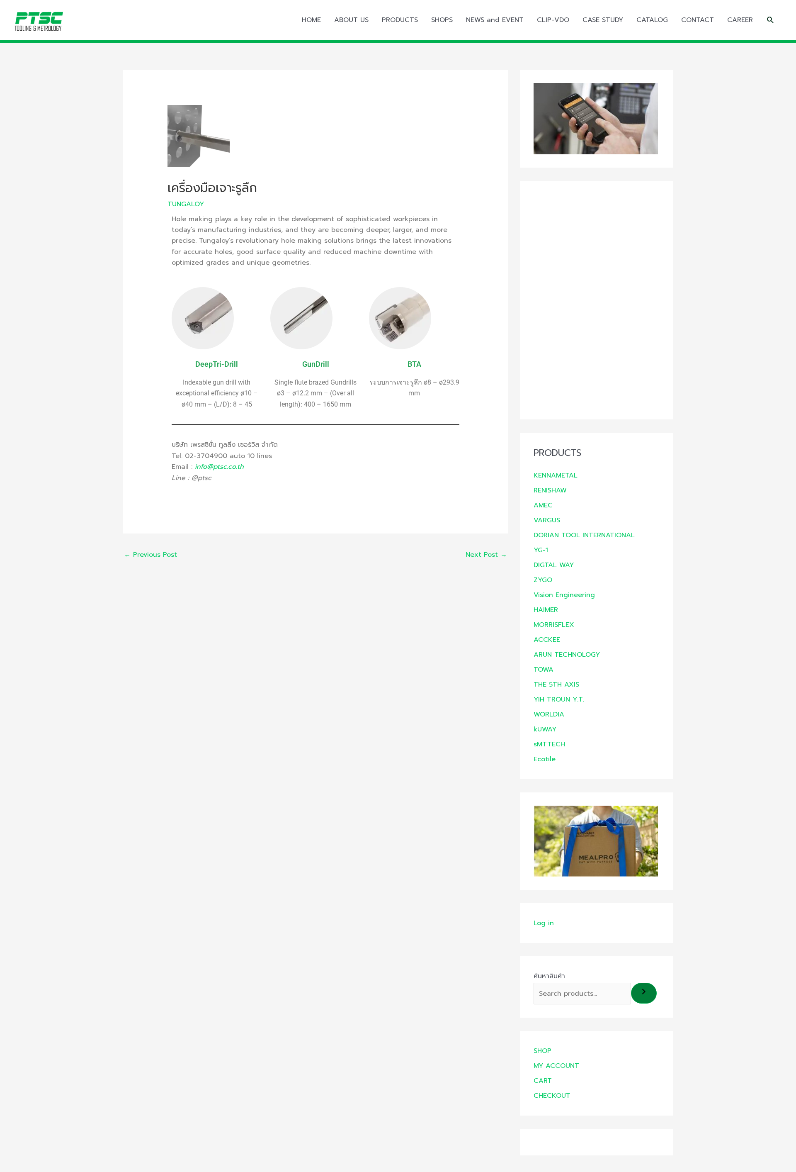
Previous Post (150, 555)
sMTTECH (549, 744)
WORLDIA (549, 714)
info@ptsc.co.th (219, 467)
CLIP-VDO (553, 20)
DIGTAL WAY (554, 565)
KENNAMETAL (556, 475)
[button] (770, 20)
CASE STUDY (602, 20)
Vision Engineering (564, 595)
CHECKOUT (552, 1096)
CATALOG (652, 20)
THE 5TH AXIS (556, 685)
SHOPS (442, 20)
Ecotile (545, 759)
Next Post (486, 555)
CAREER (740, 20)
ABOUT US (351, 20)
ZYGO (543, 580)
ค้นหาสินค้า (549, 976)
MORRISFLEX (554, 625)
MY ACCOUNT (556, 1066)
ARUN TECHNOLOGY (567, 655)
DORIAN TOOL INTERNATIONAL (584, 535)
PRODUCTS (400, 20)
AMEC (543, 505)
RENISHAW (550, 490)
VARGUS (547, 520)
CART (543, 1081)
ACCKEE (547, 640)
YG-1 (541, 550)
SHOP (542, 1051)
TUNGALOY (185, 204)
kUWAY (545, 729)
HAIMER (546, 610)
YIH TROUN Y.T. (559, 699)
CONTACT (697, 20)
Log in (544, 923)
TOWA (543, 670)
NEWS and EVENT (495, 20)
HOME (311, 20)
